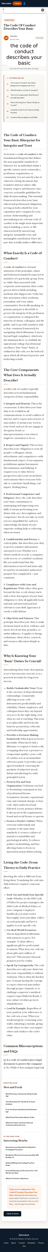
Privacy (41, 1243)
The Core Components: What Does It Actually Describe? (24, 96)
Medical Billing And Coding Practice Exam (20, 1164)
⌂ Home (17, 3)
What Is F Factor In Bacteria (17, 1178)
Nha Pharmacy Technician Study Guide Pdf (21, 1095)
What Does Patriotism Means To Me (20, 1117)
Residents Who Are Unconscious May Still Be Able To (22, 1156)
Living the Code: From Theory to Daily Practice (24, 111)
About (13, 1243)
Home (6, 1243)
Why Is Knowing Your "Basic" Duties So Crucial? (25, 103)
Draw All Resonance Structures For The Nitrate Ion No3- (22, 1171)
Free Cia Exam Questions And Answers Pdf (21, 1110)
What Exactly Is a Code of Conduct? (24, 90)
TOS (24, 1246)
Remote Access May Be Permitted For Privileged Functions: (21, 1148)
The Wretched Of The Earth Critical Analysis (20, 1103)
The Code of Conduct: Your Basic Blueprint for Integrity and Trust (23, 84)
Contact (22, 1243)
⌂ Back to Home (12, 1214)
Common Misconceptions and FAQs (23, 117)
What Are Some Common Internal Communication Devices (19, 1124)
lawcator (6, 3)
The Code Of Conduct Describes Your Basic (23, 1192)
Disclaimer (31, 1243)
